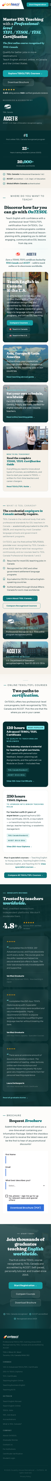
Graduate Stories (10, 1440)
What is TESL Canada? (12, 1424)
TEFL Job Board (9, 1415)
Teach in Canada (18, 329)
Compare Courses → (20, 323)
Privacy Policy (25, 1476)
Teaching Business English (14, 1385)
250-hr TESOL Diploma (12, 1371)
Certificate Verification (13, 1454)
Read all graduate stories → (15, 1097)
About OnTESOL (10, 1435)
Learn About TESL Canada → (20, 598)
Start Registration (37, 4)
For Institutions (9, 1449)
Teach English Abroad (12, 1401)
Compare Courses (25, 1294)
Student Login (9, 1458)
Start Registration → (25, 1285)
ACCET (26, 263)
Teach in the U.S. (18, 335)
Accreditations (9, 1419)
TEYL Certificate (10, 1376)
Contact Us (8, 1445)
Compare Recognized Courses (21, 606)
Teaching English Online (13, 1380)
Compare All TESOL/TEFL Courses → (25, 875)
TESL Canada (12, 263)
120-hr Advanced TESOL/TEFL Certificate (20, 1367)
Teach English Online (12, 1406)
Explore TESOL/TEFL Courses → (25, 73)
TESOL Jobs (8, 1410)
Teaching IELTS (9, 1390)
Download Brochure (18, 82)
